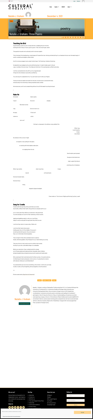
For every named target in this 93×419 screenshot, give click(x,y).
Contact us (31, 397)
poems (39, 280)
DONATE (63, 7)
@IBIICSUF (75, 297)
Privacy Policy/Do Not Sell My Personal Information (11, 416)
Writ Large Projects (52, 399)
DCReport (49, 395)
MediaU (49, 397)
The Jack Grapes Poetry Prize (36, 400)
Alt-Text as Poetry (51, 402)
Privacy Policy (32, 406)
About (69, 7)
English (11, 0)
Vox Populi (49, 400)
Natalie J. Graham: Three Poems (25, 34)
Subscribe (31, 402)
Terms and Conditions (34, 404)
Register (78, 1)
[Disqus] (46, 329)
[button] (68, 37)
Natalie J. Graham (47, 280)
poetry (54, 280)
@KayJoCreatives (66, 295)
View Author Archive (24, 303)
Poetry (11, 21)
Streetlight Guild (51, 404)
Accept (82, 412)
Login (74, 1)
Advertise (31, 395)
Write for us (32, 399)
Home (51, 7)
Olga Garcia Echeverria (28, 274)
